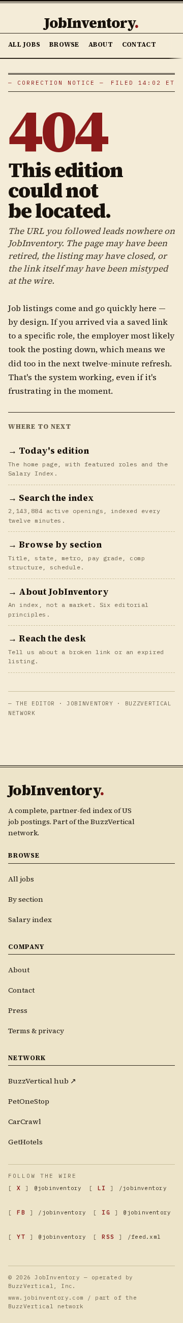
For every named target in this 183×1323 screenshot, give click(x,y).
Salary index (30, 919)
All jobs (21, 879)
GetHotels (25, 1142)
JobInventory (91, 22)
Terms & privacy (36, 1031)
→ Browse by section (55, 544)
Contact (139, 44)
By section (25, 899)
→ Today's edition (48, 451)
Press (17, 1010)
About (100, 44)
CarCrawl (24, 1121)
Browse (64, 44)
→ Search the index (51, 498)
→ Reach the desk (47, 638)
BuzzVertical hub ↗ (42, 1081)
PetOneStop (28, 1101)
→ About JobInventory (58, 592)
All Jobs (24, 44)
